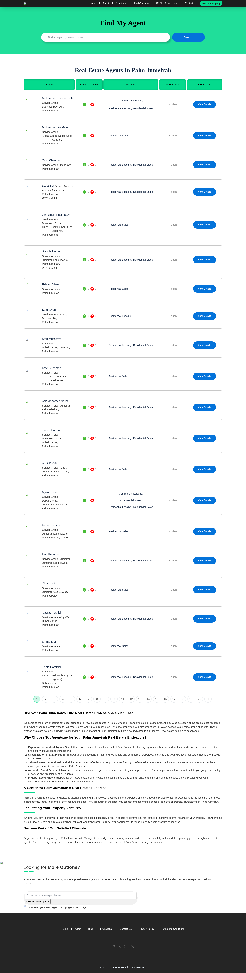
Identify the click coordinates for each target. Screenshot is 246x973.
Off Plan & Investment (167, 3)
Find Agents (106, 929)
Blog (90, 929)
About (106, 3)
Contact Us (190, 3)
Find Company (141, 3)
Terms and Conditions (172, 929)
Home (93, 3)
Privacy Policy (146, 929)
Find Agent (121, 3)
